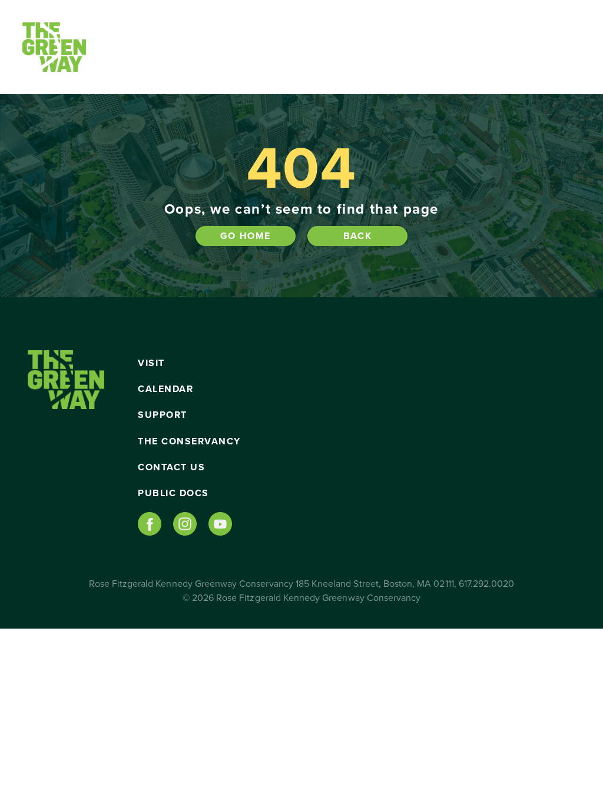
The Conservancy (189, 441)
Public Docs (173, 493)
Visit (151, 363)
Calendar (165, 389)
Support (162, 415)
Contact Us (171, 467)
